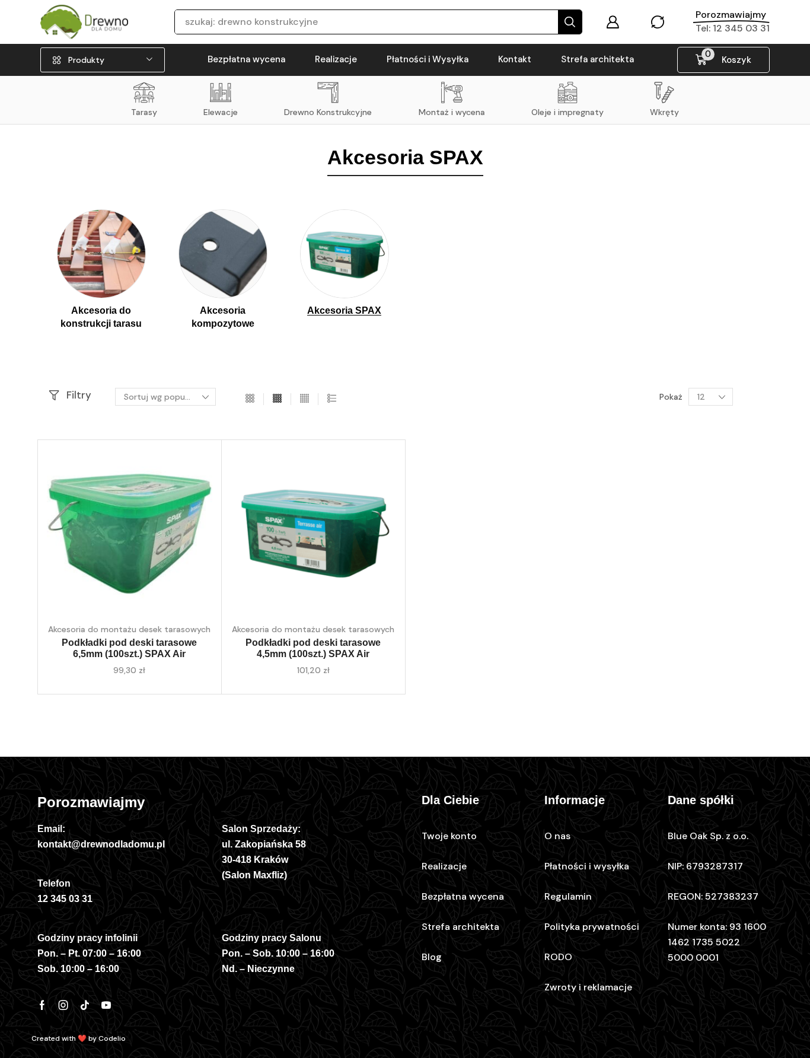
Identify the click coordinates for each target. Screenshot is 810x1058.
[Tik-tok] (85, 1005)
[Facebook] (42, 1005)
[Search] (570, 22)
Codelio (112, 1038)
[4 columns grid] (277, 399)
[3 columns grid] (250, 399)
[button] (612, 21)
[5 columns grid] (304, 399)
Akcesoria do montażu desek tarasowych (129, 629)
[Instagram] (63, 1005)
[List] (331, 399)
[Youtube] (106, 1005)
